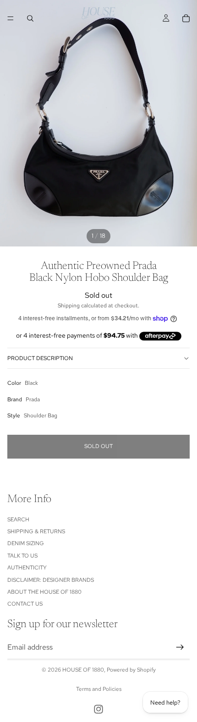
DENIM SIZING (25, 543)
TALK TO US (22, 555)
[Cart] (186, 18)
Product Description (40, 358)
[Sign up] (180, 647)
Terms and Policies (98, 689)
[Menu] (10, 18)
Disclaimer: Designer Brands (50, 580)
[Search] (30, 18)
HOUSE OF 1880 (83, 669)
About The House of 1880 (44, 592)
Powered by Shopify (131, 669)
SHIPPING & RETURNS (36, 531)
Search (18, 519)
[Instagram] (98, 709)
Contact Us (25, 604)
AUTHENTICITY (27, 568)
